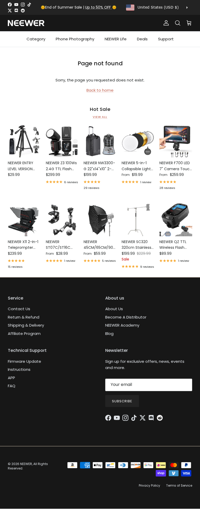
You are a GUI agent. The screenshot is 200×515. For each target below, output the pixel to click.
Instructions (19, 369)
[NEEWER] (26, 23)
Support (166, 39)
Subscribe (122, 401)
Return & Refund (23, 317)
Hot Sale (100, 109)
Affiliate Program (24, 333)
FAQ (11, 386)
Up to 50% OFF (98, 7)
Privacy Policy (149, 485)
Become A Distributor (125, 317)
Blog (109, 333)
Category (36, 39)
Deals (142, 39)
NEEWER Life (116, 39)
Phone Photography (75, 39)
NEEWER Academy (122, 325)
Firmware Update (24, 361)
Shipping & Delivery (26, 325)
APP (11, 377)
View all (100, 117)
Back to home (100, 90)
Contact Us (19, 308)
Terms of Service (179, 485)
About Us (114, 308)
